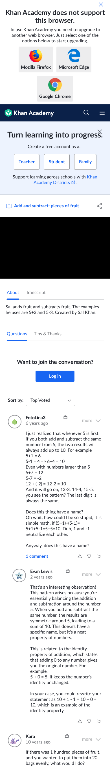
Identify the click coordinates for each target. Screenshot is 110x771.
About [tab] (13, 292)
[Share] (99, 206)
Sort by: (15, 400)
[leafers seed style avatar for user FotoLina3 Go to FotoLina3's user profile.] (13, 421)
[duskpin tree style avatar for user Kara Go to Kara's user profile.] (13, 740)
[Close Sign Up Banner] (99, 131)
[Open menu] (102, 112)
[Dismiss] (100, 4)
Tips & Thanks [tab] (47, 334)
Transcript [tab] (36, 292)
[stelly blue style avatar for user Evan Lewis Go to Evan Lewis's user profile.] (17, 575)
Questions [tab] (17, 334)
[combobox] (50, 400)
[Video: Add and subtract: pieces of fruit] (55, 248)
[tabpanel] (55, 307)
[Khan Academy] (27, 113)
